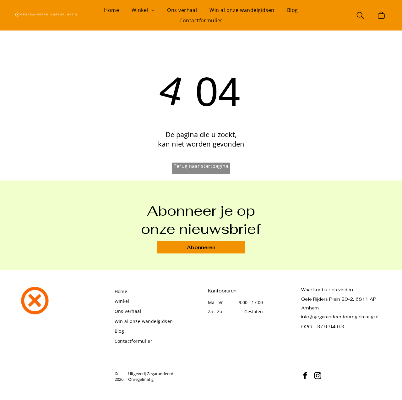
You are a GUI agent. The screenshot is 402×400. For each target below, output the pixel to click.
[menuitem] (111, 10)
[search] (360, 16)
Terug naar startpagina (201, 166)
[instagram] (317, 376)
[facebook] (305, 376)
